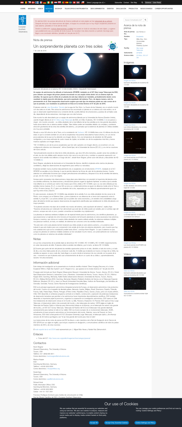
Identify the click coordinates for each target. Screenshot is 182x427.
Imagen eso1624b (130, 103)
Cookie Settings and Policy (145, 423)
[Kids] (112, 46)
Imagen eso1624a (129, 81)
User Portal (157, 2)
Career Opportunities (164, 9)
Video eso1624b (129, 291)
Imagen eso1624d (130, 155)
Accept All (94, 423)
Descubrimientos (97, 9)
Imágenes (31, 9)
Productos (133, 9)
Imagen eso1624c (129, 125)
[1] (104, 120)
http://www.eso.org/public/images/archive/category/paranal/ (69, 338)
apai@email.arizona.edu (55, 379)
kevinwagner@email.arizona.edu (58, 356)
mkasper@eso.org (53, 369)
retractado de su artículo (103, 21)
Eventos (110, 9)
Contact (126, 2)
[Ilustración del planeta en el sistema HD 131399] (76, 70)
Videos (40, 9)
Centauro (81, 132)
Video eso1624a (129, 271)
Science (148, 2)
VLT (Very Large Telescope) (63, 120)
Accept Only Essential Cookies (116, 423)
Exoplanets (139, 36)
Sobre (22, 9)
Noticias (49, 9)
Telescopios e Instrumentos (76, 9)
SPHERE (98, 169)
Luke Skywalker (52, 107)
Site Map (134, 2)
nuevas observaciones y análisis (62, 29)
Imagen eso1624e (129, 183)
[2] (42, 160)
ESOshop (58, 9)
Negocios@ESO (146, 9)
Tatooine (62, 107)
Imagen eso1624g (130, 243)
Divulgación (121, 9)
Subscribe (118, 2)
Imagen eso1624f (129, 212)
